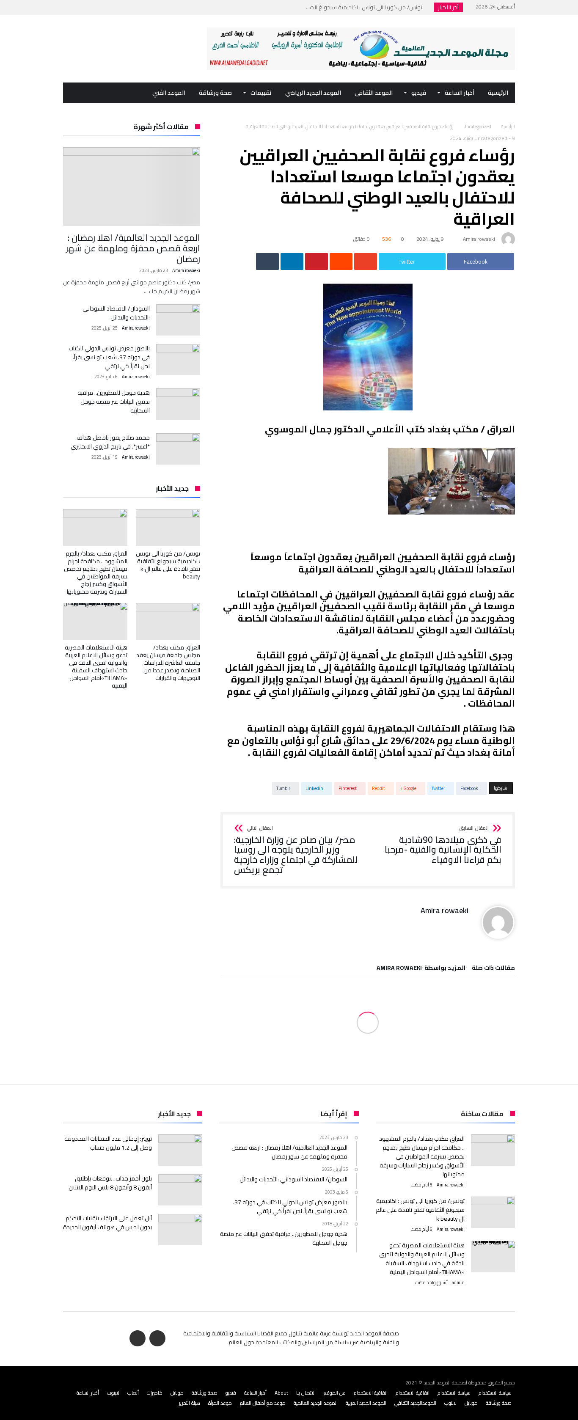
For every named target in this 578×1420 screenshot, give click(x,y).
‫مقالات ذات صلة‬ (493, 969)
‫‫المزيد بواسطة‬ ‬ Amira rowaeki (421, 969)
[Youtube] (70, 7)
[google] (365, 261)
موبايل (177, 1393)
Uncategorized (477, 126)
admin (458, 1283)
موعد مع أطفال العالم (263, 1403)
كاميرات (154, 1393)
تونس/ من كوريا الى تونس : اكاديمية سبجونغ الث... (366, 7)
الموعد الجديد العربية (366, 1403)
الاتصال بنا (306, 1393)
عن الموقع (335, 1393)
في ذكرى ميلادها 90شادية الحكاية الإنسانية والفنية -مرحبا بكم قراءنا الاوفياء (443, 845)
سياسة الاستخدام (495, 1393)
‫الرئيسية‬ (508, 126)
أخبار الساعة (255, 1393)
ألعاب (133, 1393)
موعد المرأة (220, 1403)
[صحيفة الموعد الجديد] (361, 27)
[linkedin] (292, 261)
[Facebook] (86, 7)
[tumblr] (267, 261)
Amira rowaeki (479, 239)
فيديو (231, 1393)
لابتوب (113, 1393)
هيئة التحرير (189, 1403)
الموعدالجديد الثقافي (415, 1403)
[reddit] (341, 261)
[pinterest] (316, 261)
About (281, 1393)
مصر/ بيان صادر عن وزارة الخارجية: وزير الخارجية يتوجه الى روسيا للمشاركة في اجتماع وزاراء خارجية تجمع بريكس (296, 850)
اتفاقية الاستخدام (412, 1393)
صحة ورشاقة (204, 1393)
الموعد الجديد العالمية (316, 1403)
